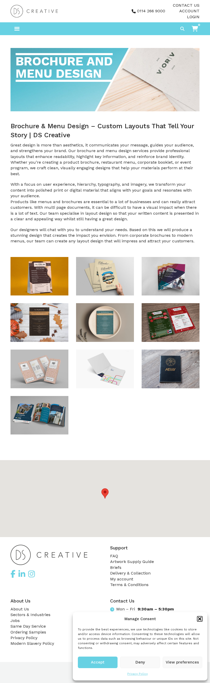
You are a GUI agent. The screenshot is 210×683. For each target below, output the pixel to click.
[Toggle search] (182, 29)
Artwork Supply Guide (132, 561)
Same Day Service (28, 626)
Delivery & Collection (130, 573)
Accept (97, 662)
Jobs (15, 620)
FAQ (114, 555)
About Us (19, 609)
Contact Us (186, 5)
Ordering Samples (28, 632)
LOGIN (193, 16)
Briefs (115, 567)
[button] (199, 618)
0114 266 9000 (151, 10)
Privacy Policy (137, 674)
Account (189, 10)
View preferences (182, 662)
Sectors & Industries (30, 614)
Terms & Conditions (129, 584)
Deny (140, 662)
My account (121, 579)
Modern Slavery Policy (32, 643)
